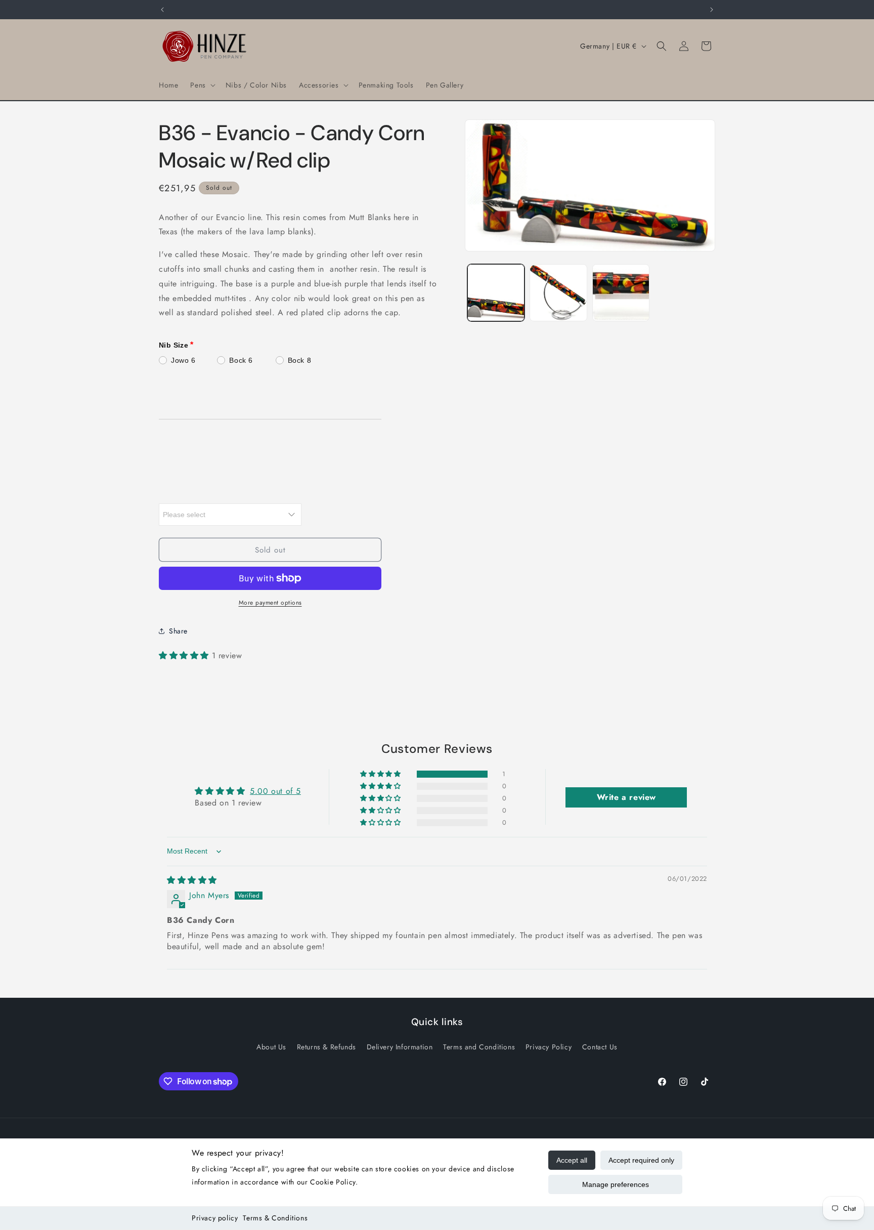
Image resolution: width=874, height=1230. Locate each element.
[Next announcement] (712, 9)
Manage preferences (615, 1184)
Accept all (571, 1160)
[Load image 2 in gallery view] (558, 292)
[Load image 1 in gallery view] (496, 292)
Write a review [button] (626, 796)
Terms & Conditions (275, 1218)
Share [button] (178, 631)
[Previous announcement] (162, 9)
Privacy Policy (549, 1047)
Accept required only (641, 1160)
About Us (271, 1047)
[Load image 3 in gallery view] (620, 292)
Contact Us (600, 1047)
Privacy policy (215, 1218)
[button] (201, 85)
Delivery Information (400, 1047)
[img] (192, 880)
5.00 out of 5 (275, 791)
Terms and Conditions (479, 1047)
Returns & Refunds (326, 1047)
